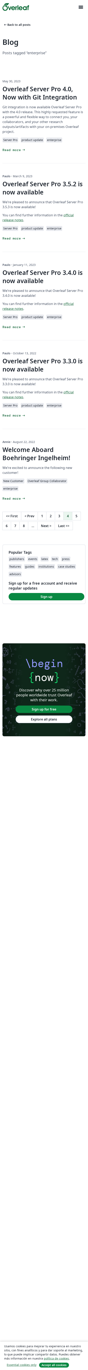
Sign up (46, 596)
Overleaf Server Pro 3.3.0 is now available (42, 365)
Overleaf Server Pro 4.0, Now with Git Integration (39, 93)
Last (63, 526)
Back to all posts (16, 25)
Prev (29, 516)
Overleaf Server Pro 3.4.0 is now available (42, 276)
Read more (14, 150)
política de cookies (56, 1358)
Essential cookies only (21, 1365)
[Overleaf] (15, 7)
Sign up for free (44, 709)
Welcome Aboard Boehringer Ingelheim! (36, 453)
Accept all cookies (54, 1365)
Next (46, 526)
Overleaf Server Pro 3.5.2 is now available (42, 188)
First (12, 516)
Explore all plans (44, 719)
